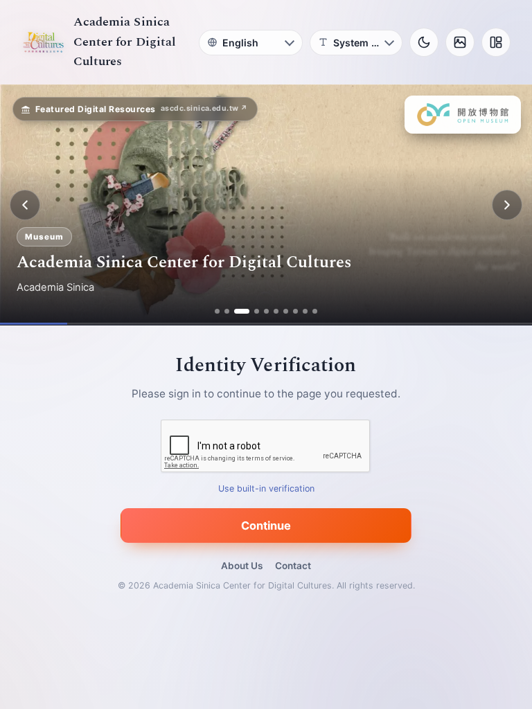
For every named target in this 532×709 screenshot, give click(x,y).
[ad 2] (226, 311)
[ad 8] (295, 311)
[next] (507, 205)
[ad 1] (217, 311)
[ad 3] (241, 311)
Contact (293, 565)
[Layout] (496, 42)
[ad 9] (305, 311)
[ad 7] (285, 311)
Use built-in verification (266, 489)
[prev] (25, 205)
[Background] (460, 42)
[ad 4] (256, 311)
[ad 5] (266, 311)
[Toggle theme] (423, 42)
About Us (242, 565)
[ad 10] (314, 311)
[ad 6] (276, 311)
